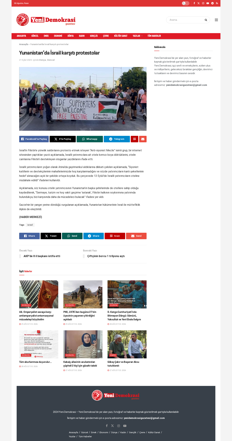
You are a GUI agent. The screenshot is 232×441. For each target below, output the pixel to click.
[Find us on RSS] (217, 3)
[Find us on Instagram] (203, 3)
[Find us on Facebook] (194, 3)
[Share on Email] (143, 139)
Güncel (34, 36)
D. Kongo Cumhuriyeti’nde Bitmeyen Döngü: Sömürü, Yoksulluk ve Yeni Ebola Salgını (124, 315)
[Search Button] (206, 19)
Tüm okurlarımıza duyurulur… (35, 361)
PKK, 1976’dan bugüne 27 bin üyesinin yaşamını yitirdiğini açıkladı (79, 315)
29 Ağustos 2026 (29, 324)
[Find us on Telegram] (212, 3)
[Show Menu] (216, 20)
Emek (46, 36)
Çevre (106, 36)
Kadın (82, 36)
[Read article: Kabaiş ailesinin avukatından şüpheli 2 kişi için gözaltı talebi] (82, 344)
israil (30, 225)
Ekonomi (58, 36)
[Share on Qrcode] (134, 139)
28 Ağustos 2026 (117, 324)
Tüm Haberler (154, 36)
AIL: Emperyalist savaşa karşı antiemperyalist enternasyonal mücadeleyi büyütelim (36, 315)
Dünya (71, 36)
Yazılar (136, 36)
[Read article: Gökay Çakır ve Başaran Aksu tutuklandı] (127, 344)
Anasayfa (21, 36)
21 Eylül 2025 (25, 60)
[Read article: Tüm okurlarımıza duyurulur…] (38, 344)
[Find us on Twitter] (198, 3)
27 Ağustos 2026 (73, 370)
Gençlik (94, 36)
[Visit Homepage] (46, 20)
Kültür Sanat (120, 36)
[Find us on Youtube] (208, 3)
